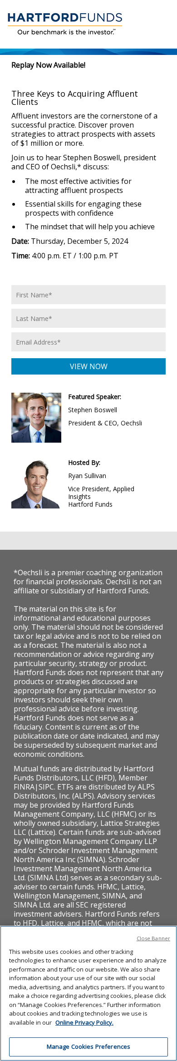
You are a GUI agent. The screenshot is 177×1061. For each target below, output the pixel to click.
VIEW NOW (89, 366)
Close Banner (153, 938)
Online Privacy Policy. (84, 1022)
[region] (88, 993)
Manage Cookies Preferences (88, 1046)
